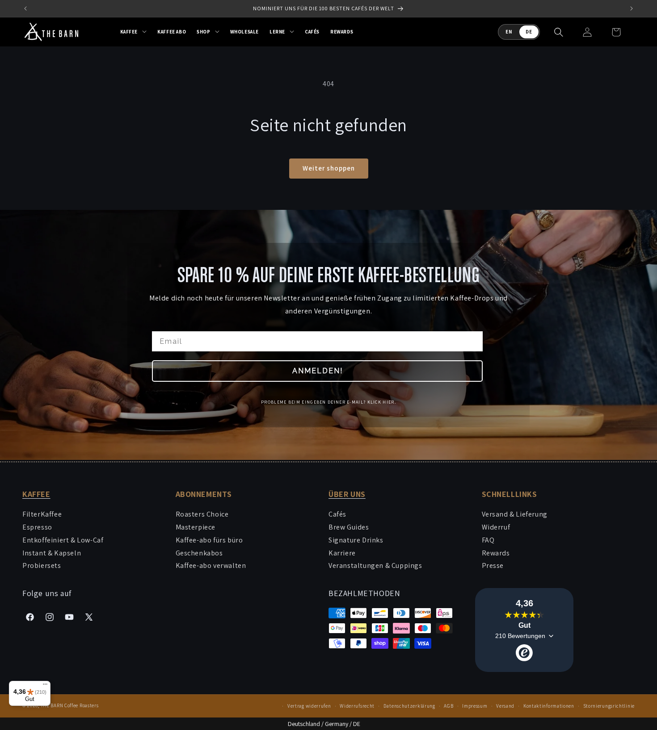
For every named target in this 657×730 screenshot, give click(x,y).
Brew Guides (348, 527)
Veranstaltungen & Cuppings (375, 565)
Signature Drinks (355, 540)
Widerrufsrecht (357, 706)
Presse (493, 565)
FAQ (488, 540)
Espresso (37, 527)
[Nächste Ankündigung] (631, 8)
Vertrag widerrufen (309, 706)
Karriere (342, 553)
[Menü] (45, 686)
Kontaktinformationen (548, 706)
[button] (133, 31)
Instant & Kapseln (51, 553)
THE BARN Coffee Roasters (70, 705)
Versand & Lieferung (515, 514)
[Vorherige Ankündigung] (25, 8)
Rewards (496, 553)
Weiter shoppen (329, 168)
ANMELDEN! (317, 370)
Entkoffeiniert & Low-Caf (62, 540)
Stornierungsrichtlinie (609, 706)
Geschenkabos (199, 553)
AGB (448, 706)
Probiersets (41, 565)
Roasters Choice (202, 514)
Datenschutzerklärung (409, 706)
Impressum (474, 706)
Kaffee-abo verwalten (211, 565)
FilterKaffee (42, 514)
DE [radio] (529, 32)
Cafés (337, 514)
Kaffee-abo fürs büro (209, 540)
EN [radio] (508, 32)
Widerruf (496, 527)
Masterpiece (196, 527)
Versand (505, 706)
